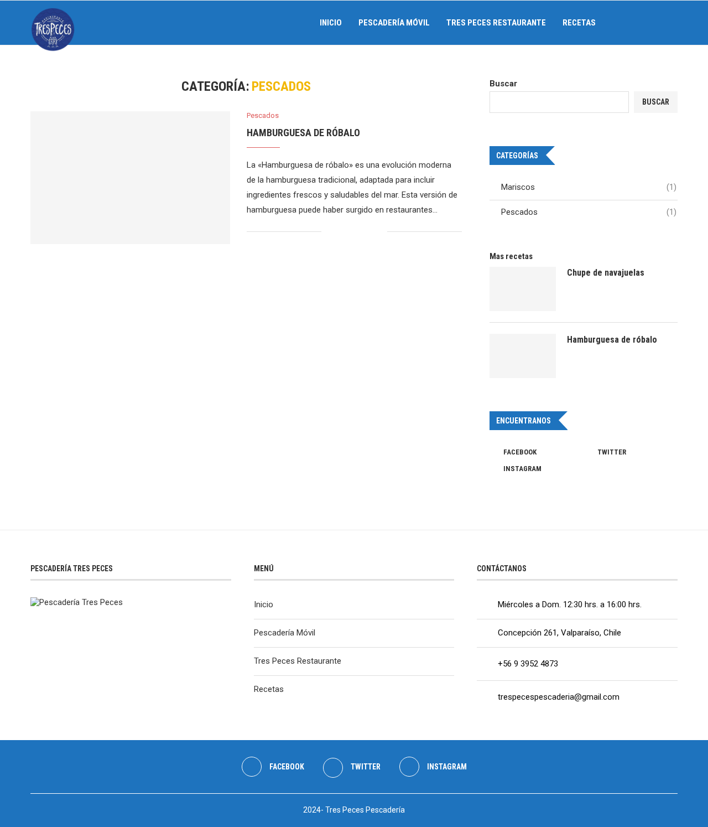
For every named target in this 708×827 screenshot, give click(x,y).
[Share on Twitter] (355, 231)
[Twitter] (644, 23)
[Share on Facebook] (344, 231)
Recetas (579, 23)
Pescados (588, 212)
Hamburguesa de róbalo (303, 132)
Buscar (503, 84)
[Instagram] (655, 23)
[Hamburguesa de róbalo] (130, 177)
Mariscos (588, 187)
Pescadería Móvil (394, 23)
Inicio (331, 23)
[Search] (672, 23)
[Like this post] (330, 231)
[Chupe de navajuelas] (523, 289)
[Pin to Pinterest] (367, 231)
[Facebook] (632, 23)
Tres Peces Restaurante (496, 23)
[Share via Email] (379, 231)
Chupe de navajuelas (605, 272)
